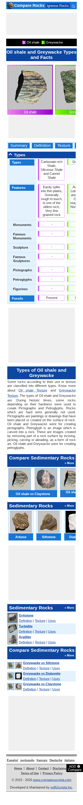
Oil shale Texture (32, 390)
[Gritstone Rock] (12, 618)
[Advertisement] (41, 24)
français (42, 760)
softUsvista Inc (61, 787)
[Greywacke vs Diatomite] (14, 676)
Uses (52, 621)
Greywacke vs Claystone (42, 684)
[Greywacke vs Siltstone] (14, 665)
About (30, 768)
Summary (18, 145)
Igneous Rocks (58, 5)
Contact (43, 768)
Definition (42, 145)
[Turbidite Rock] (12, 628)
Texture (63, 145)
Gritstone (26, 615)
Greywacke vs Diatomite (41, 673)
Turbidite (26, 626)
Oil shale (30, 112)
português (27, 760)
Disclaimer (60, 768)
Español (12, 760)
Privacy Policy (52, 773)
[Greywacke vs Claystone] (14, 686)
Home (18, 768)
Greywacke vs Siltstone (41, 663)
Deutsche (56, 760)
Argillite (25, 637)
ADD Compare (74, 768)
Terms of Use (30, 773)
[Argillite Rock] (12, 639)
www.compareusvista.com (52, 780)
